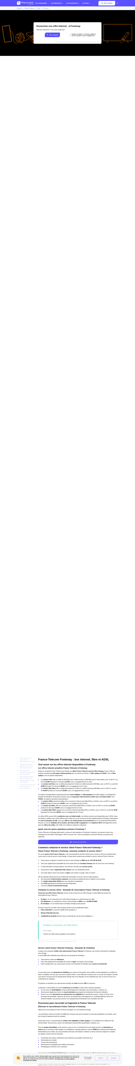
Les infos (85, 3)
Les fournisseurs (72, 3)
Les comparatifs (41, 3)
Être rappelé (108, 3)
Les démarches (56, 3)
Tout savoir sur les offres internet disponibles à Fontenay (27, 759)
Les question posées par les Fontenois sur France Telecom (27, 786)
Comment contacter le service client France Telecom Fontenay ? (27, 766)
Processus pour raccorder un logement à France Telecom (27, 772)
